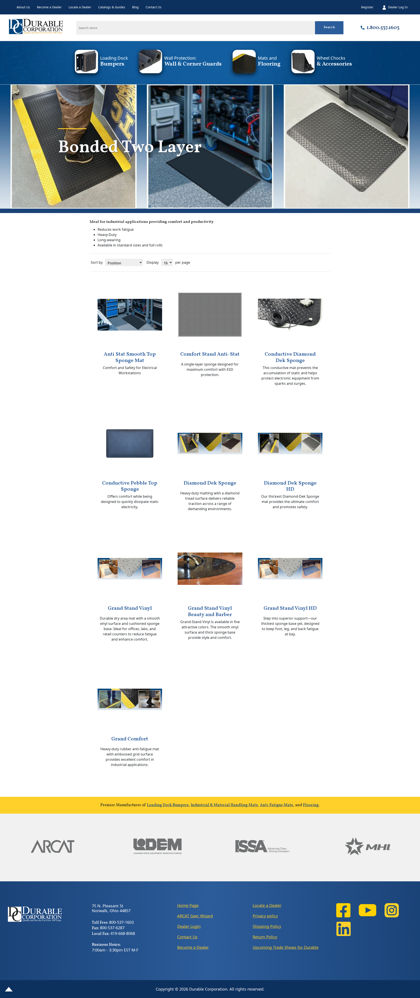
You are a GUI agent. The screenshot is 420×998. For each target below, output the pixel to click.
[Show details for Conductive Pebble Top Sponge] (130, 443)
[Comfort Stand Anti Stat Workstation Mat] (210, 314)
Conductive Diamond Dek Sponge (290, 357)
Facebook (343, 910)
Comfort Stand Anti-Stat (210, 354)
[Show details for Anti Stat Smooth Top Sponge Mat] (130, 314)
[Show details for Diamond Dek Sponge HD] (290, 443)
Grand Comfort (129, 739)
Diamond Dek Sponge (210, 483)
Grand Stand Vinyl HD (290, 608)
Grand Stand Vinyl (130, 608)
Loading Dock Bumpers (168, 805)
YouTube (367, 910)
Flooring (310, 805)
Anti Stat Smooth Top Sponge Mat (130, 357)
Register (367, 7)
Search (329, 27)
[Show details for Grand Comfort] (130, 699)
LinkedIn (343, 929)
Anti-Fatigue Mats (276, 805)
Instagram (391, 910)
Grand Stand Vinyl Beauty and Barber (210, 611)
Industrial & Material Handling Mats (224, 805)
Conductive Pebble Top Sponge (129, 486)
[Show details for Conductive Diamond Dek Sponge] (290, 314)
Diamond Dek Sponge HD (290, 486)
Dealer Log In (398, 7)
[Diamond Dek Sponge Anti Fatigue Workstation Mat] (210, 443)
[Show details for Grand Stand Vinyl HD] (290, 569)
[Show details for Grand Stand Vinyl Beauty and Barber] (210, 569)
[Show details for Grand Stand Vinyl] (130, 569)
